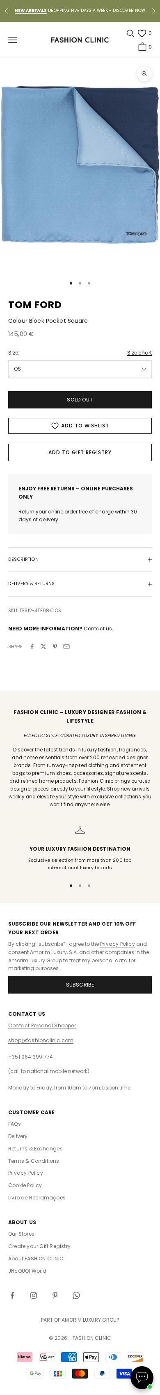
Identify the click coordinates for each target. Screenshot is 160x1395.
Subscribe (80, 984)
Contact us (98, 628)
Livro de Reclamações (37, 1197)
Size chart (139, 352)
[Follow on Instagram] (34, 1295)
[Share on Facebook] (32, 646)
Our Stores (21, 1233)
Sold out (80, 399)
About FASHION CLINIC (36, 1258)
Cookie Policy (25, 1185)
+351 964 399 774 (30, 1056)
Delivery (18, 1136)
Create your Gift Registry (39, 1246)
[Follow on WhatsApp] (76, 1295)
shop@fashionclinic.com (40, 1040)
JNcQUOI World (27, 1270)
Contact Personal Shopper (42, 1025)
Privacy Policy (117, 943)
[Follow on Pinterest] (55, 1295)
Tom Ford (35, 304)
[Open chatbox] (141, 1377)
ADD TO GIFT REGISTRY (80, 452)
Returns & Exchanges (35, 1148)
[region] (80, 848)
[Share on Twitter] (43, 646)
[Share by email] (66, 646)
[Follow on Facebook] (12, 1295)
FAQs (14, 1123)
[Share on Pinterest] (55, 646)
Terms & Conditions (33, 1160)
